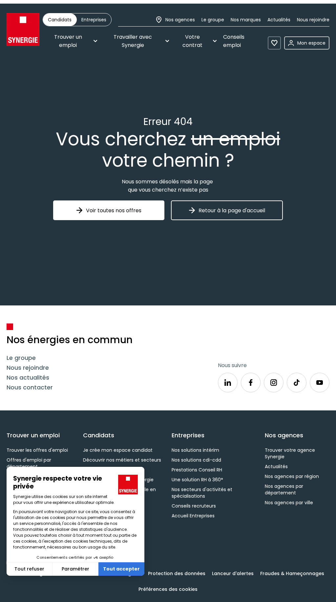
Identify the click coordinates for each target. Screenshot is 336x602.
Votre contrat (192, 41)
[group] (77, 19)
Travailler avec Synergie (133, 41)
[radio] (60, 19)
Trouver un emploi (68, 41)
